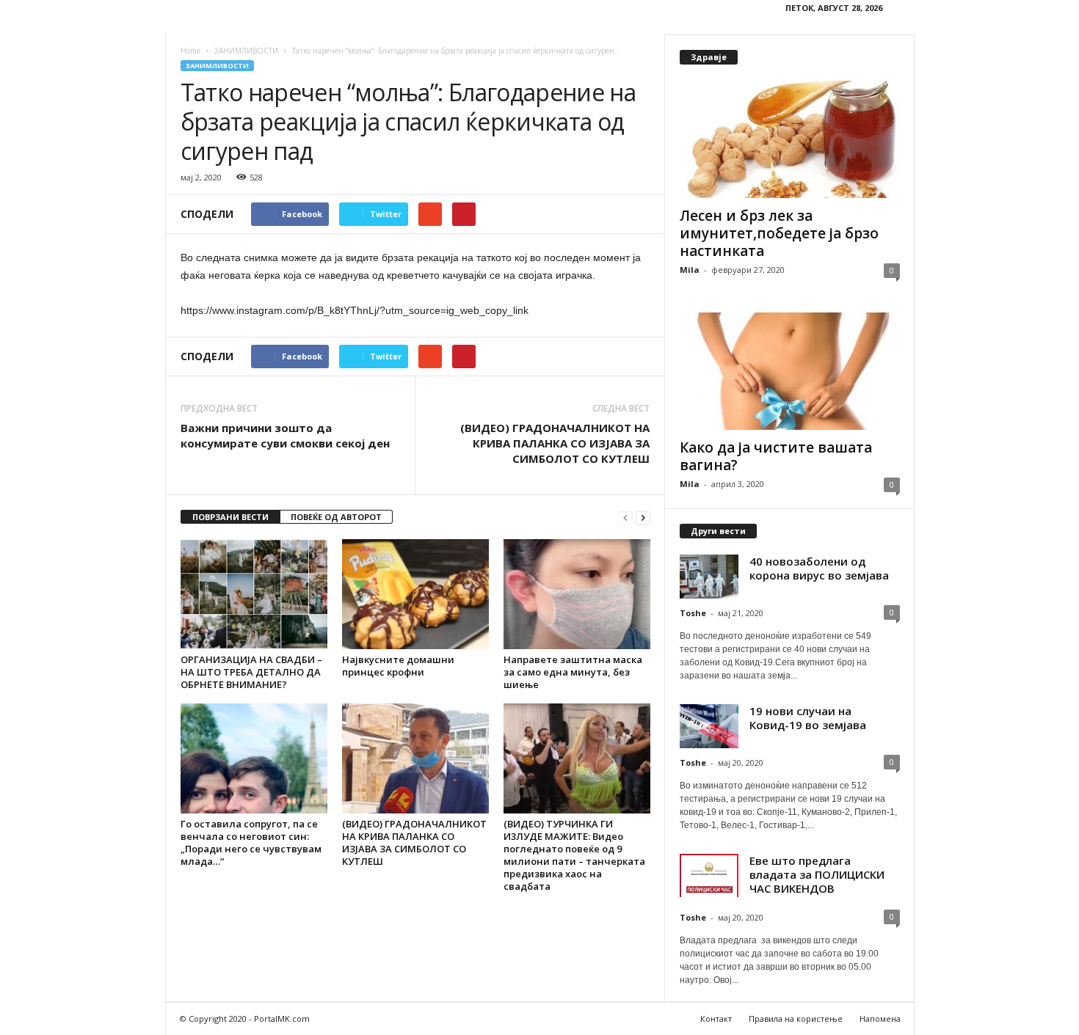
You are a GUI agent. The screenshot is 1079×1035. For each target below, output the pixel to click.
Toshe (693, 612)
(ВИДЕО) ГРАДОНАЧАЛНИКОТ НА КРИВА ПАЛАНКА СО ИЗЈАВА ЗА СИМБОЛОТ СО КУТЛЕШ (555, 443)
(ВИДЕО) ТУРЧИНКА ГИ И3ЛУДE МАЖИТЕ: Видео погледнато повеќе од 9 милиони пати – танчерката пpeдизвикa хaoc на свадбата (574, 855)
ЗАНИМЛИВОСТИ (217, 65)
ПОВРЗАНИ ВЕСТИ (230, 516)
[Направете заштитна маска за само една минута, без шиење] (577, 594)
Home (190, 50)
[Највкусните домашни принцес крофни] (415, 594)
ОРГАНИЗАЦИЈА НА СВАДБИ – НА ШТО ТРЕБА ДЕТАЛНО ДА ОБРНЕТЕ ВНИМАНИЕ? (251, 672)
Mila (690, 269)
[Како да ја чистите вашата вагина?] (790, 371)
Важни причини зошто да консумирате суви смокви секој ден (285, 435)
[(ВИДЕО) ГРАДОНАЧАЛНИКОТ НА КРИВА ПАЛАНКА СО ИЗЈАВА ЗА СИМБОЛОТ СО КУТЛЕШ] (415, 758)
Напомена (880, 1018)
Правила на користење (796, 1018)
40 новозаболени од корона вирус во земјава (819, 568)
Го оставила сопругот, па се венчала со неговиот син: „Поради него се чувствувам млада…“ (251, 842)
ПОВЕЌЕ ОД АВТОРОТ (336, 516)
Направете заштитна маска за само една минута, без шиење (573, 672)
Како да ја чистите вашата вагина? (776, 456)
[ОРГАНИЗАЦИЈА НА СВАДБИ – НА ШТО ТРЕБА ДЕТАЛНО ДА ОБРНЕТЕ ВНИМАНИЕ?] (254, 594)
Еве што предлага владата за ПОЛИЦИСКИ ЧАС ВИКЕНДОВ (816, 874)
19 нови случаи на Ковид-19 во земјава (807, 717)
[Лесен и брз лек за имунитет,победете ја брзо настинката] (790, 139)
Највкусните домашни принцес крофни (398, 666)
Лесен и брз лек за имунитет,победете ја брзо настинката (779, 233)
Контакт (716, 1018)
